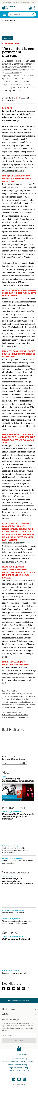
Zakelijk (5, 1014)
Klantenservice (8, 1009)
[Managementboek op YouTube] (19, 1079)
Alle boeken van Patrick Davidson (15, 715)
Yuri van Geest (28, 60)
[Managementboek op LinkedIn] (13, 1079)
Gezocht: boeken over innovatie (14, 973)
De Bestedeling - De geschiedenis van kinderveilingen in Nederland (18, 881)
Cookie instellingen (21, 1065)
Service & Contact (15, 1071)
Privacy (30, 1062)
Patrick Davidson (10, 98)
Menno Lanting (28, 69)
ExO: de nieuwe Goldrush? (16, 939)
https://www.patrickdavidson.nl (14, 712)
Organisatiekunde (9, 20)
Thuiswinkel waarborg (19, 1059)
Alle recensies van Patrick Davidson (15, 717)
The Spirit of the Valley (25, 330)
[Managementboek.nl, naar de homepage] (8, 9)
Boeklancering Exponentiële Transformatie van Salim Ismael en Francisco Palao (16, 850)
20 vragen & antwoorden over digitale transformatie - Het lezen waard (17, 922)
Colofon (23, 1062)
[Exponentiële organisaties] (9, 743)
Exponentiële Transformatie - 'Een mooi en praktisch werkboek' (18, 816)
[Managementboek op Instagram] (24, 1079)
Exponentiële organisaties (13, 759)
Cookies (11, 1065)
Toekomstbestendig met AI (13, 913)
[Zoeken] (33, 14)
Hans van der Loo (12, 72)
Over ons (26, 1071)
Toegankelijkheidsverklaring (18, 1068)
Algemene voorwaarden (11, 1062)
